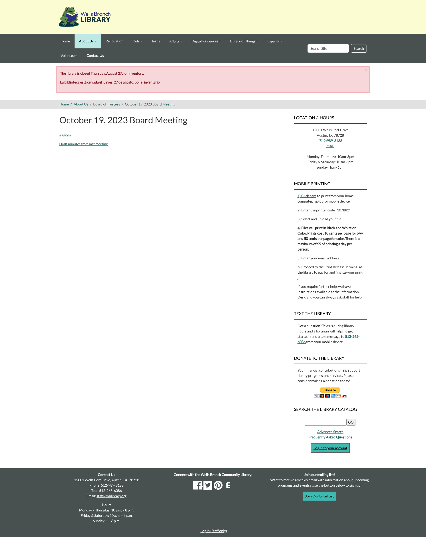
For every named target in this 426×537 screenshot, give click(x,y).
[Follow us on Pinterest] (218, 485)
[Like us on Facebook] (198, 485)
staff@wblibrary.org (111, 496)
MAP (330, 146)
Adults (174, 41)
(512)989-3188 (330, 140)
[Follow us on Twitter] (207, 485)
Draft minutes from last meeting (83, 144)
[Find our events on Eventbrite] (228, 485)
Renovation (114, 41)
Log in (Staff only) (214, 531)
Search (359, 48)
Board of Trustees (106, 104)
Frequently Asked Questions (330, 437)
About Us (86, 41)
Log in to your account (330, 448)
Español (273, 41)
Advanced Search (330, 432)
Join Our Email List (319, 496)
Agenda (65, 135)
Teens (155, 41)
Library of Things (242, 41)
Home (65, 41)
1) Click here (307, 196)
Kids (136, 41)
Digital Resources (204, 41)
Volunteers (69, 55)
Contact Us (95, 55)
